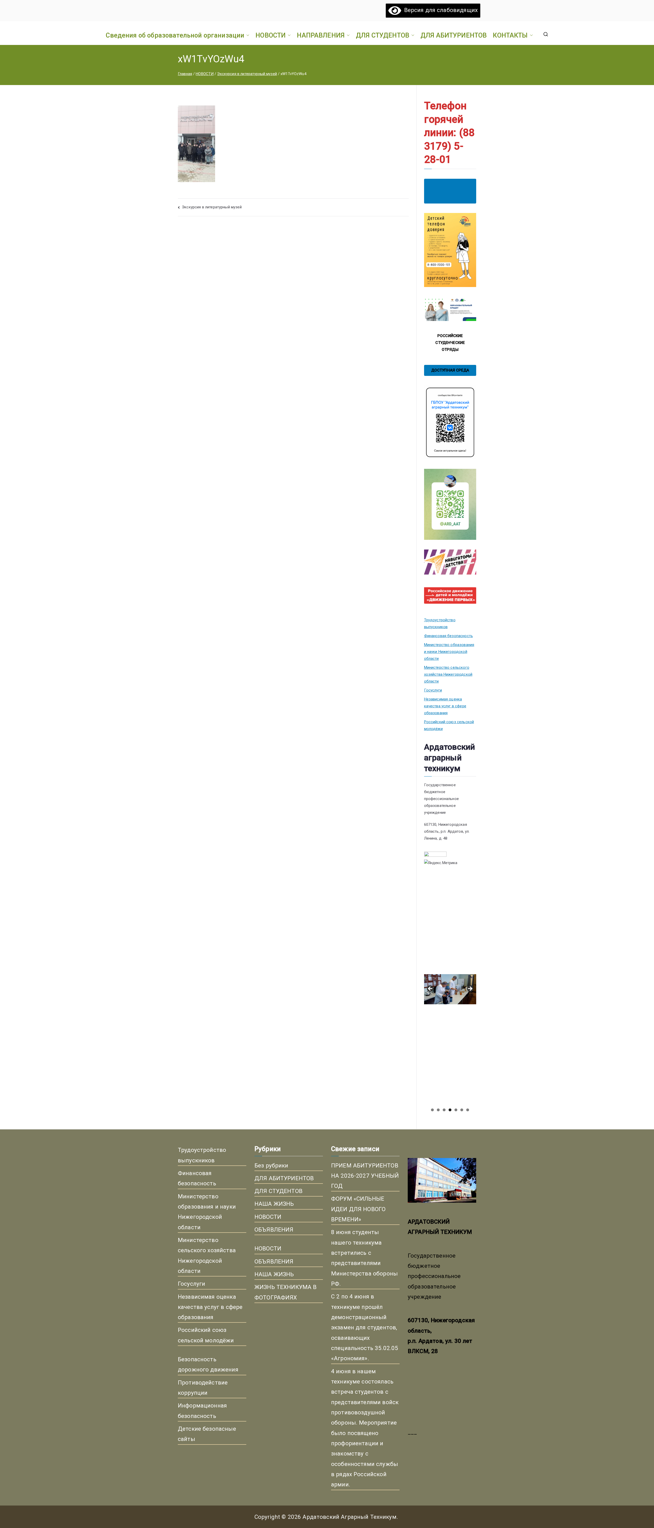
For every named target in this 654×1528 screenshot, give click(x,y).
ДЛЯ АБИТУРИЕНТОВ (454, 35)
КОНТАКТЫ (510, 35)
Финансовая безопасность (448, 636)
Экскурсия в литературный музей (212, 207)
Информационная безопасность (202, 1410)
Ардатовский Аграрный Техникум (349, 1516)
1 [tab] (432, 1109)
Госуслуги (433, 690)
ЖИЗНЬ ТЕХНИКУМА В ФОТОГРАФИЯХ (285, 1292)
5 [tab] (455, 1109)
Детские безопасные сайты (207, 1433)
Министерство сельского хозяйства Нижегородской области (448, 674)
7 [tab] (467, 1109)
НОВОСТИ (270, 35)
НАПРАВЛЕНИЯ (321, 35)
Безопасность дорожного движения (208, 1364)
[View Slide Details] (450, 923)
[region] (450, 990)
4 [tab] (450, 1109)
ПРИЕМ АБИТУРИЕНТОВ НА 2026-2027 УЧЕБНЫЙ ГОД (365, 1175)
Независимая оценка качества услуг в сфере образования (445, 706)
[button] (246, 35)
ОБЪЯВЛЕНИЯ (274, 1229)
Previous (430, 989)
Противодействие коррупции (203, 1387)
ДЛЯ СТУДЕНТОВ (382, 35)
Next (470, 989)
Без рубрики (271, 1165)
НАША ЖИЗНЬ (274, 1203)
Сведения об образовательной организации (175, 35)
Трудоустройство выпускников (440, 623)
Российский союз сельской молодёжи (449, 725)
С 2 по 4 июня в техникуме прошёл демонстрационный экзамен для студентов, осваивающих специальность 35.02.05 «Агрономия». (364, 1327)
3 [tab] (444, 1109)
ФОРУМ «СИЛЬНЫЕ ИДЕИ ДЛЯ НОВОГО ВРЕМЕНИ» (358, 1209)
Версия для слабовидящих (439, 10)
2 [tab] (438, 1109)
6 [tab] (461, 1109)
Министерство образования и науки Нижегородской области (449, 651)
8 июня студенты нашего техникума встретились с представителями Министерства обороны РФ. (364, 1258)
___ (412, 1432)
